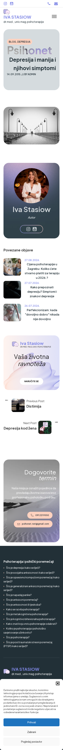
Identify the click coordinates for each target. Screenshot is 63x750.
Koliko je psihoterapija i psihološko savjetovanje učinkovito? (25, 630)
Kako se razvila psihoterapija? (23, 609)
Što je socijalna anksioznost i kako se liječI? (30, 572)
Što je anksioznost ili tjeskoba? (23, 604)
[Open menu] (54, 16)
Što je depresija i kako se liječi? (23, 567)
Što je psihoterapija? (18, 637)
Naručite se (31, 381)
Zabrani (31, 731)
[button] (57, 683)
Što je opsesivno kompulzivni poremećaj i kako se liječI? (31, 579)
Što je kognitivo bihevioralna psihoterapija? (30, 619)
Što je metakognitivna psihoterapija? (27, 614)
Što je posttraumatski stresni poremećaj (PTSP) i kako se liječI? (28, 644)
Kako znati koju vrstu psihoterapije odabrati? (31, 623)
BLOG (12, 41)
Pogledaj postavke (31, 741)
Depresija (23, 41)
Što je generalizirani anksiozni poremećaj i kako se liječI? (31, 588)
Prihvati (31, 722)
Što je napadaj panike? (19, 594)
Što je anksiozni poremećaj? (22, 599)
